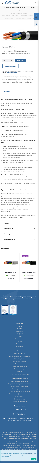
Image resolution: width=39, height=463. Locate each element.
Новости (19, 329)
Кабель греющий (19, 369)
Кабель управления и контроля (19, 356)
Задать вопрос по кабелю (19, 386)
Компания (19, 323)
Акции (20, 341)
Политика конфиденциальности (19, 394)
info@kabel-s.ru (12, 72)
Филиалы (19, 346)
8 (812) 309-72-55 (20, 410)
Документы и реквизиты (19, 381)
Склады (19, 326)
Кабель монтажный (19, 361)
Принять (33, 459)
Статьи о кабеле (19, 399)
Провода (19, 371)
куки (33, 452)
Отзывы (19, 336)
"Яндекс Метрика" (30, 453)
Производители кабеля (19, 389)
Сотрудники (19, 331)
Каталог (19, 351)
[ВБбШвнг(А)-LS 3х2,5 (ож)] (19, 36)
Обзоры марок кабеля (19, 401)
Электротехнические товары (19, 374)
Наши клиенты (19, 339)
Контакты (19, 344)
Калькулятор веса (9, 53)
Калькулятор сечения (23, 53)
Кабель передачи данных (19, 366)
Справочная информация (19, 378)
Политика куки (19, 396)
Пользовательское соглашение (19, 391)
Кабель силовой (19, 354)
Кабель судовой (19, 359)
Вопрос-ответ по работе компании (19, 384)
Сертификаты (19, 334)
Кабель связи (19, 364)
